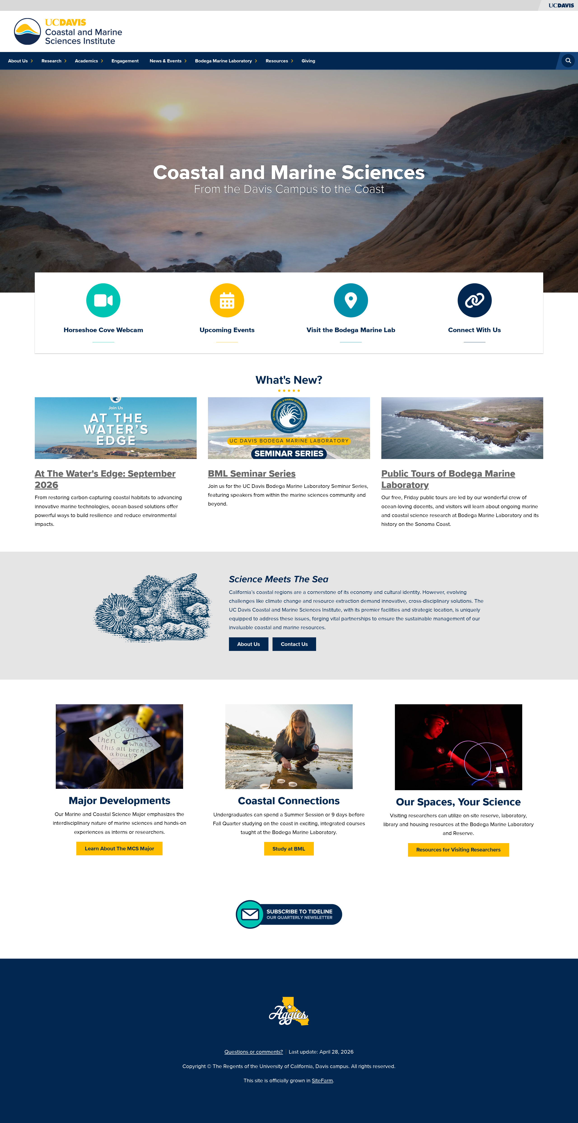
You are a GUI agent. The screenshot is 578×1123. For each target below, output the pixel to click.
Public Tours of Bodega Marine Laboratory (448, 479)
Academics (86, 60)
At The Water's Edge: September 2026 (105, 479)
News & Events (166, 60)
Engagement (125, 60)
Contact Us (294, 644)
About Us (18, 60)
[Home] (68, 31)
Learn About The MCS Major (119, 848)
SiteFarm (322, 1080)
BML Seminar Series (252, 473)
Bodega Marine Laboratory (223, 60)
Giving (308, 60)
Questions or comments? (253, 1052)
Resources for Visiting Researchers (458, 849)
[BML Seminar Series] (289, 427)
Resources (277, 60)
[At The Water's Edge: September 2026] (116, 427)
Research (51, 60)
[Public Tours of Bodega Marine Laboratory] (462, 427)
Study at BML (289, 849)
